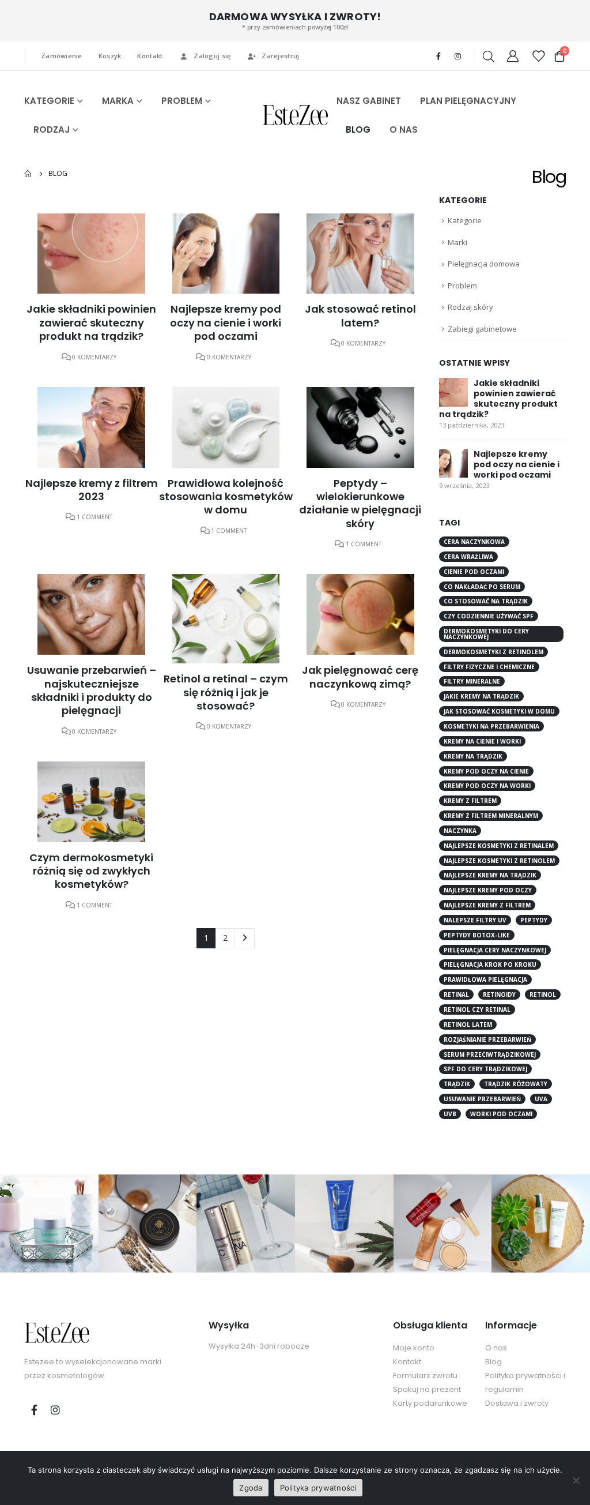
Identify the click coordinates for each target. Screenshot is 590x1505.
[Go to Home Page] (28, 174)
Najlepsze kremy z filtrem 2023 (91, 490)
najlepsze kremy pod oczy (488, 890)
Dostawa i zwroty (517, 1403)
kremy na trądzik (473, 756)
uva (541, 1099)
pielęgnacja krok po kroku (490, 964)
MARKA (118, 101)
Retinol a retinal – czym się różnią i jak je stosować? (226, 692)
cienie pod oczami (474, 572)
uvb (450, 1114)
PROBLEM (181, 101)
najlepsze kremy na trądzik (490, 875)
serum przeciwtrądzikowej (490, 1054)
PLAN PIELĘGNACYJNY (468, 101)
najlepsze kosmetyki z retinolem (499, 861)
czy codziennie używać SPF (489, 616)
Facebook (34, 1409)
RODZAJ (51, 129)
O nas (496, 1347)
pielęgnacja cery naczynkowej (495, 950)
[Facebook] (438, 56)
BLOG (358, 129)
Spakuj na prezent (427, 1389)
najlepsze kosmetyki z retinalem (499, 846)
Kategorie (465, 220)
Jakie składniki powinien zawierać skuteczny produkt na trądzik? (91, 322)
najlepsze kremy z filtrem (487, 905)
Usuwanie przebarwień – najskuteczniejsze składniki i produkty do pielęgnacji (91, 690)
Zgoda (250, 1487)
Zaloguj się (212, 55)
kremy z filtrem (470, 801)
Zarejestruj (280, 55)
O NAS (403, 129)
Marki (457, 242)
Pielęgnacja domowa (484, 263)
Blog (493, 1361)
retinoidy (499, 994)
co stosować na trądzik (486, 601)
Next (245, 938)
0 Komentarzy (94, 357)
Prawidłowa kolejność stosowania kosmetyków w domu (226, 496)
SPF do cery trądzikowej (485, 1069)
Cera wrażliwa (468, 557)
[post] (453, 391)
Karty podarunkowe (430, 1403)
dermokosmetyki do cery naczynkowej (486, 634)
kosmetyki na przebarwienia (491, 726)
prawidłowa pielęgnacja (485, 979)
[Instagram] (457, 56)
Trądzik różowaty (515, 1084)
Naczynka (460, 831)
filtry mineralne (472, 681)
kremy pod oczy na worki (487, 786)
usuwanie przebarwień (482, 1099)
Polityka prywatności (318, 1487)
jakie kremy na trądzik (481, 696)
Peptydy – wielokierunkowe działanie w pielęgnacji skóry (360, 503)
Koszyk (110, 55)
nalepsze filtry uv (475, 920)
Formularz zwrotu (425, 1375)
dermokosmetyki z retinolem (493, 652)
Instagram (55, 1409)
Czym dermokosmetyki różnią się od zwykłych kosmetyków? (91, 871)
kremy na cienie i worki (482, 741)
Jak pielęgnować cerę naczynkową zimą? (360, 676)
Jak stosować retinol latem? (360, 315)
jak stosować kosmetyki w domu (499, 711)
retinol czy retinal (477, 1009)
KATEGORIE (49, 101)
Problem (462, 285)
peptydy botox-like (477, 935)
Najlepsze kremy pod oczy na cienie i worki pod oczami (225, 322)
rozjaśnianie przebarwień (487, 1039)
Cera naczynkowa (474, 542)
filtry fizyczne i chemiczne (489, 667)
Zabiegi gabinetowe (482, 329)
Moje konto (413, 1347)
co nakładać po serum (482, 587)
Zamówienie (61, 55)
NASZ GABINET (368, 101)
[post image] (91, 253)
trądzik (457, 1084)
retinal (456, 994)
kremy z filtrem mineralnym (491, 816)
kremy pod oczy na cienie (486, 771)
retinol (543, 994)
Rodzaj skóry (470, 307)
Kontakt (149, 55)
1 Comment (94, 517)
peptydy (533, 920)
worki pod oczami (501, 1114)
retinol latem (468, 1024)
